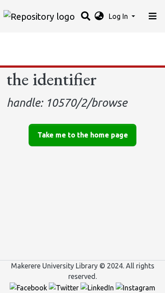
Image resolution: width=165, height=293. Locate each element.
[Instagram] (135, 287)
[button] (99, 16)
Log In (119, 16)
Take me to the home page (82, 135)
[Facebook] (29, 287)
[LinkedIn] (98, 287)
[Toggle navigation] (152, 16)
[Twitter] (65, 287)
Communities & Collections (50, 42)
